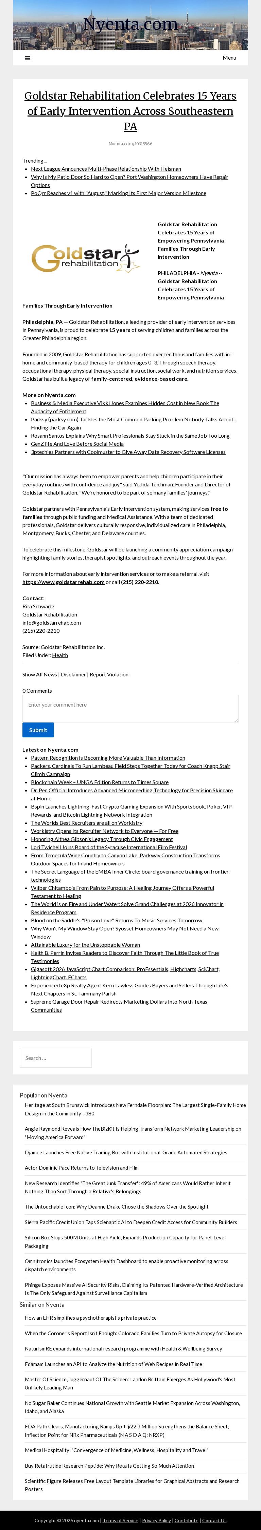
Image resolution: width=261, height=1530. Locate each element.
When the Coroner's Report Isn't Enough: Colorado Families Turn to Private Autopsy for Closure (133, 1333)
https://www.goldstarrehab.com (63, 582)
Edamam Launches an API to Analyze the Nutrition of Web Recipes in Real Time (113, 1364)
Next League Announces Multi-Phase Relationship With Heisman (106, 168)
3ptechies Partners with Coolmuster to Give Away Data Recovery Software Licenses (128, 451)
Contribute (186, 1520)
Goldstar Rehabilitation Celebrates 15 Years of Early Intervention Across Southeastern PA (130, 111)
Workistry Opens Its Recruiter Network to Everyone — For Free (104, 830)
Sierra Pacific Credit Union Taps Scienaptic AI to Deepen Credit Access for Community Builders (131, 1222)
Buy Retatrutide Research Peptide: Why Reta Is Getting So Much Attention (109, 1466)
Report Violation (109, 674)
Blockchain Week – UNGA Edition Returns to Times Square (100, 782)
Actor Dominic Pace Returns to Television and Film (82, 1168)
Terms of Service (120, 1520)
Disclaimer (73, 674)
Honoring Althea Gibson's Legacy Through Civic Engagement (102, 839)
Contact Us (214, 1520)
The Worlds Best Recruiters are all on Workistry (86, 822)
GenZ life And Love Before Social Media (77, 443)
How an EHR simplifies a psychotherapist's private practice (91, 1318)
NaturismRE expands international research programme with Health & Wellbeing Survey (123, 1348)
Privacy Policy (156, 1520)
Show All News (39, 674)
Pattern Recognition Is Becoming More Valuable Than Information (108, 757)
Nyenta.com (130, 24)
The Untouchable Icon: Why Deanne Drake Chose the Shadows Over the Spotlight (117, 1206)
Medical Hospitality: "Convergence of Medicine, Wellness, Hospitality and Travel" (116, 1450)
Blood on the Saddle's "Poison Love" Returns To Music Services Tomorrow (116, 920)
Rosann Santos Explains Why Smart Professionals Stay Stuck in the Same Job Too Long (130, 435)
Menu (229, 57)
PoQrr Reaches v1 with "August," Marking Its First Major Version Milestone (118, 193)
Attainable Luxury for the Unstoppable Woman (85, 944)
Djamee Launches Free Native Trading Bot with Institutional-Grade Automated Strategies (126, 1152)
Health (60, 655)
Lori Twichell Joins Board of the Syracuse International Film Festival (109, 847)
